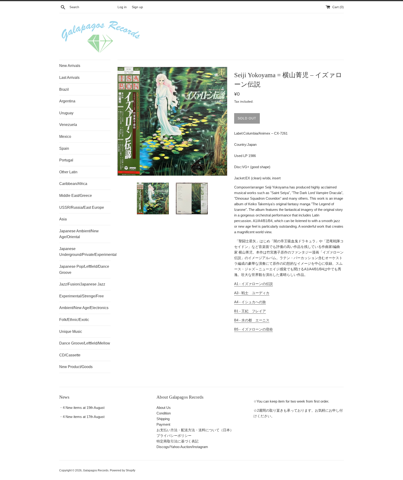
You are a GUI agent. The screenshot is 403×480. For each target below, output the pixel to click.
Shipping (163, 419)
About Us (163, 408)
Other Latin (68, 172)
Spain (64, 148)
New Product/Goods (76, 367)
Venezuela (68, 125)
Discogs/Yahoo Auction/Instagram (182, 447)
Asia (63, 219)
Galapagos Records (95, 470)
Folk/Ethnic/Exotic (74, 320)
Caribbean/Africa (73, 184)
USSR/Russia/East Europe (81, 207)
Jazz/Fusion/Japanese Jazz (82, 284)
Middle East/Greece (75, 196)
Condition (163, 413)
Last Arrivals (69, 78)
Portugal (66, 160)
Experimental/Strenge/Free (81, 296)
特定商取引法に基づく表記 (177, 441)
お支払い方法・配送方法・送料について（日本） (194, 430)
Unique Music (70, 332)
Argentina (67, 101)
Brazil (64, 89)
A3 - (251, 293)
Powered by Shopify (122, 470)
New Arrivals (69, 66)
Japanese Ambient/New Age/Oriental (79, 234)
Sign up (137, 7)
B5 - (253, 329)
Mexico (65, 137)
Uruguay (66, 113)
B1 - (250, 311)
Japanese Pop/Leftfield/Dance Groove (84, 269)
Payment (163, 424)
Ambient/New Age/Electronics (83, 308)
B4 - (251, 320)
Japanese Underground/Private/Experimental (85, 252)
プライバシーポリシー (173, 436)
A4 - (250, 302)
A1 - (253, 284)
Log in (122, 7)
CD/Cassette (69, 355)
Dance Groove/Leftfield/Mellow (84, 343)
